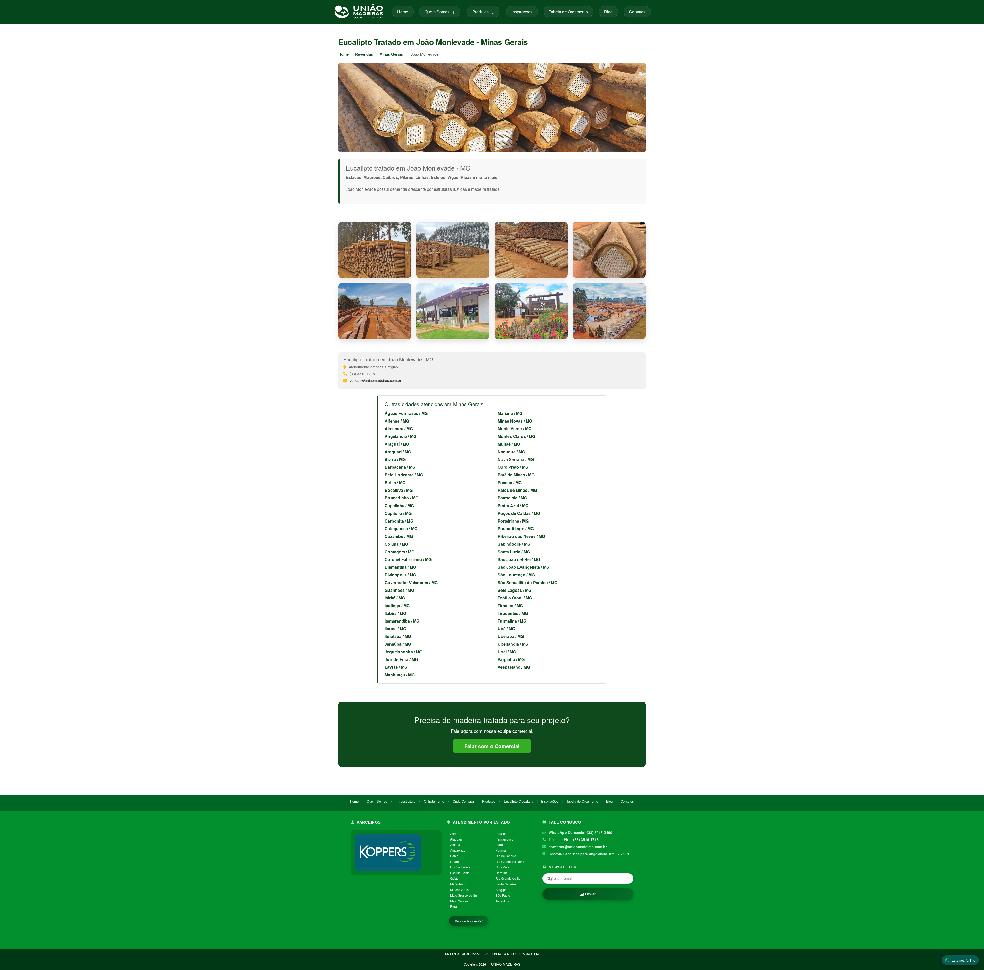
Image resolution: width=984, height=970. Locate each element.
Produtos (483, 12)
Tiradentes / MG (513, 613)
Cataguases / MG (401, 529)
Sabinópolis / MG (514, 544)
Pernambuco (505, 839)
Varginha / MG (511, 659)
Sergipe (501, 889)
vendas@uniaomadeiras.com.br (375, 380)
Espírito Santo (460, 873)
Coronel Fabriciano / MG (408, 559)
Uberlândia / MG (513, 644)
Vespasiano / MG (514, 667)
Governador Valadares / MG (411, 582)
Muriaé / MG (509, 444)
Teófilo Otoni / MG (515, 598)
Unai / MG (507, 652)
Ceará (454, 861)
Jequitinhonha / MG (403, 652)
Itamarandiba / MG (402, 621)
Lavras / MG (396, 667)
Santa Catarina (506, 884)
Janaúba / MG (398, 644)
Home (402, 12)
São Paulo (503, 895)
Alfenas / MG (397, 421)
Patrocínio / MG (512, 498)
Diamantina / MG (400, 567)
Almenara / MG (399, 429)
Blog (608, 12)
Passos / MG (510, 482)
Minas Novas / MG (515, 421)
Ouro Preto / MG (513, 467)
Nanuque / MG (511, 452)
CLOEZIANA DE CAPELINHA (481, 954)
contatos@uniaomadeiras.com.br (578, 846)
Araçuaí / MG (397, 444)
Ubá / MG (506, 629)
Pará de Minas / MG (516, 475)
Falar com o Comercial (492, 746)
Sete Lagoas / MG (514, 590)
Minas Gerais (391, 54)
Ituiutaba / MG (398, 636)
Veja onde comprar (469, 920)
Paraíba (501, 833)
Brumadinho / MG (401, 498)
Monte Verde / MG (514, 429)
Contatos (637, 12)
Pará (453, 906)
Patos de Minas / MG (517, 490)
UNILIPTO (452, 954)
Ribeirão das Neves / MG (521, 536)
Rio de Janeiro (506, 856)
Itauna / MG (395, 629)
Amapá (455, 844)
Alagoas (456, 839)
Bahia (454, 856)
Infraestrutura (405, 801)
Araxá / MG (395, 459)
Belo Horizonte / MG (404, 475)
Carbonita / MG (399, 521)
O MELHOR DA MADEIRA (521, 954)
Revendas (364, 54)
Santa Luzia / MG (514, 552)
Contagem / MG (399, 552)
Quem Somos (440, 12)
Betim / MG (395, 482)
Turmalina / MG (512, 621)
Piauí (499, 844)
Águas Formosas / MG (406, 413)
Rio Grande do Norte (510, 861)
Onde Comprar (463, 801)
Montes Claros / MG (516, 436)
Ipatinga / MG (397, 605)
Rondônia (502, 867)
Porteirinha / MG (513, 521)
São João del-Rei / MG (519, 559)
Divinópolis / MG (400, 575)
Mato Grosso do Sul (464, 895)
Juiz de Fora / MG (401, 659)
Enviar (590, 893)
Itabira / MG (395, 613)
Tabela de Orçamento (568, 12)
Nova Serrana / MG (516, 459)
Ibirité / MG (395, 598)
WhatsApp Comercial (567, 832)
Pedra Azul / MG (513, 505)
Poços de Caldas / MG (519, 513)
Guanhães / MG (399, 590)
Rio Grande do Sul (508, 878)
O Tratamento (434, 801)
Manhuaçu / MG (400, 675)
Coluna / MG (396, 544)
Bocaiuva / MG (399, 490)
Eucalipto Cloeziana (518, 801)
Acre (453, 833)
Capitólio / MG (398, 513)
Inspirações (521, 12)
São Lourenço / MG (516, 575)
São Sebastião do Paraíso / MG (527, 582)
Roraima (502, 873)
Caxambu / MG (399, 536)
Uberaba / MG (511, 636)
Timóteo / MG (510, 605)
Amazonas (457, 850)
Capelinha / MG (399, 505)
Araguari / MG (398, 452)
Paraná (501, 850)
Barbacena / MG (400, 467)
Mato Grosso (459, 901)
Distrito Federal (460, 867)
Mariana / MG (510, 413)
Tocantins (502, 901)
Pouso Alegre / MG (516, 529)
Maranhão (457, 884)
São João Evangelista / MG (523, 567)
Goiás (454, 878)
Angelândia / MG (400, 436)
